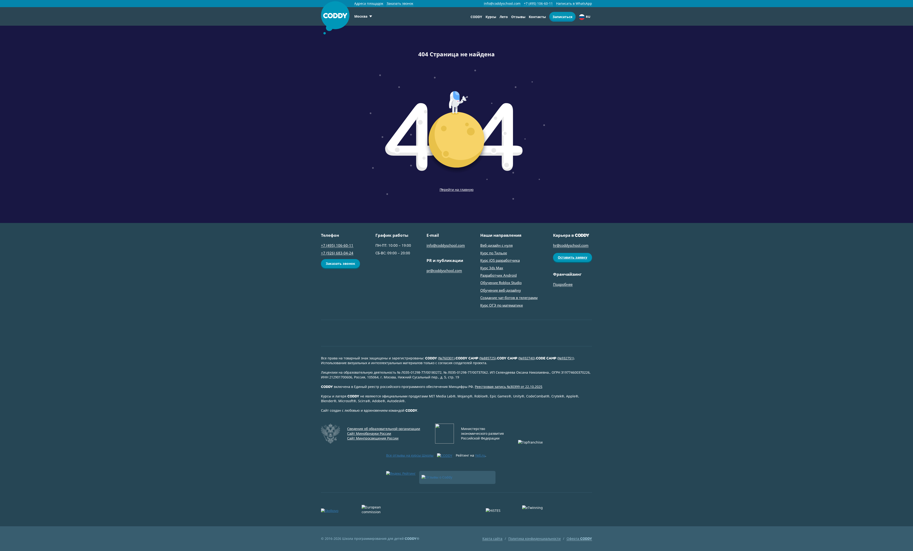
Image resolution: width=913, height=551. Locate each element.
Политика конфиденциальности (534, 538)
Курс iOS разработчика (500, 260)
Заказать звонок (400, 3)
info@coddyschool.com (502, 3)
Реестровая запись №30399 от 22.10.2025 (508, 386)
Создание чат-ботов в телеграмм (509, 297)
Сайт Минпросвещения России (372, 438)
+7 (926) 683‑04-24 (337, 253)
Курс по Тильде (493, 253)
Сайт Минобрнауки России (369, 433)
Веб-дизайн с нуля (496, 245)
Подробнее (563, 284)
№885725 (487, 358)
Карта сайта (492, 538)
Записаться (562, 16)
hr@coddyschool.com (570, 245)
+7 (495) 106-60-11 (538, 3)
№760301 (446, 358)
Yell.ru (480, 455)
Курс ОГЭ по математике (501, 305)
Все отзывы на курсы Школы (409, 455)
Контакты (537, 16)
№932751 (565, 358)
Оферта (579, 538)
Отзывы (518, 16)
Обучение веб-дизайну (500, 290)
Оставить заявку (572, 257)
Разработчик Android (498, 275)
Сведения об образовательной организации (383, 428)
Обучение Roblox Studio (501, 282)
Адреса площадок (368, 3)
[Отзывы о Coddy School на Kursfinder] (457, 477)
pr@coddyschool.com (444, 270)
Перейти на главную (457, 189)
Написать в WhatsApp (574, 3)
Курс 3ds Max (491, 268)
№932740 (526, 358)
